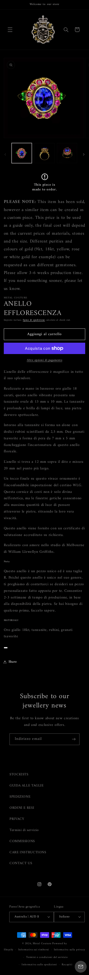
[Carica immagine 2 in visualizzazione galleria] (44, 153)
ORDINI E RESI (21, 808)
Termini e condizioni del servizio (47, 957)
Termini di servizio (24, 830)
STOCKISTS (18, 774)
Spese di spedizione (34, 320)
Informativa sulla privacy (69, 949)
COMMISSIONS (22, 841)
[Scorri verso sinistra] (5, 154)
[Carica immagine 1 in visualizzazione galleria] (22, 153)
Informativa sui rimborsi (33, 949)
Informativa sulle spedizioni (39, 964)
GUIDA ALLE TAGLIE (26, 785)
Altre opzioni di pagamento (44, 360)
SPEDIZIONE (19, 797)
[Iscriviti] (73, 739)
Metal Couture (42, 943)
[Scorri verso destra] (84, 154)
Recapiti (67, 964)
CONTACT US (20, 863)
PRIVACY (16, 819)
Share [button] (13, 662)
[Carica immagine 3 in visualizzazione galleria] (67, 153)
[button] (10, 29)
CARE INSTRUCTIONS (27, 852)
